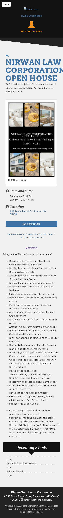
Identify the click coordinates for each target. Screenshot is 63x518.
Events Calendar (34, 234)
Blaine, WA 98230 (29, 496)
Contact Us (38, 237)
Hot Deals (48, 234)
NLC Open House (17, 180)
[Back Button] (7, 56)
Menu (6, 4)
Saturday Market (15, 469)
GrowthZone (37, 509)
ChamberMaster (27, 512)
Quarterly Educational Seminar (22, 461)
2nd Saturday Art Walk (17, 477)
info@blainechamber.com (38, 499)
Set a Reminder (31, 223)
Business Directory (16, 234)
